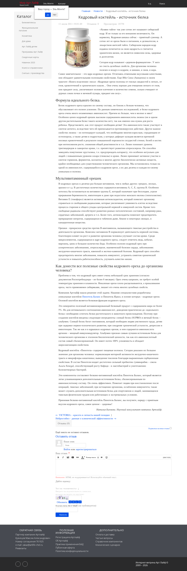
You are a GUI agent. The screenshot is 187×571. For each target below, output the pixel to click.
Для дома (26, 41)
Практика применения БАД (69, 544)
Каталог (62, 3)
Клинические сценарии (108, 544)
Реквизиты (20, 548)
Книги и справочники (32, 68)
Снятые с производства (32, 73)
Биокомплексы (28, 22)
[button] (148, 4)
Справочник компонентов (109, 541)
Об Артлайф (62, 540)
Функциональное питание (28, 29)
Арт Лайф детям (29, 46)
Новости (98, 11)
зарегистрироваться (86, 449)
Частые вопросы (104, 538)
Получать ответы (61, 506)
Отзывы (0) (64, 423)
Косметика (26, 36)
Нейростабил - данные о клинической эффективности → (86, 418)
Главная (86, 11)
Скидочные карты (30, 57)
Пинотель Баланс (91, 296)
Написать (63, 514)
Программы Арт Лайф (32, 52)
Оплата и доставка (105, 534)
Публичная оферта (65, 547)
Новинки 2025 (28, 62)
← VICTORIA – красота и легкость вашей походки (83, 415)
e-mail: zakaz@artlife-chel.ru (29, 544)
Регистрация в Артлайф (68, 537)
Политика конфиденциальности (72, 551)
